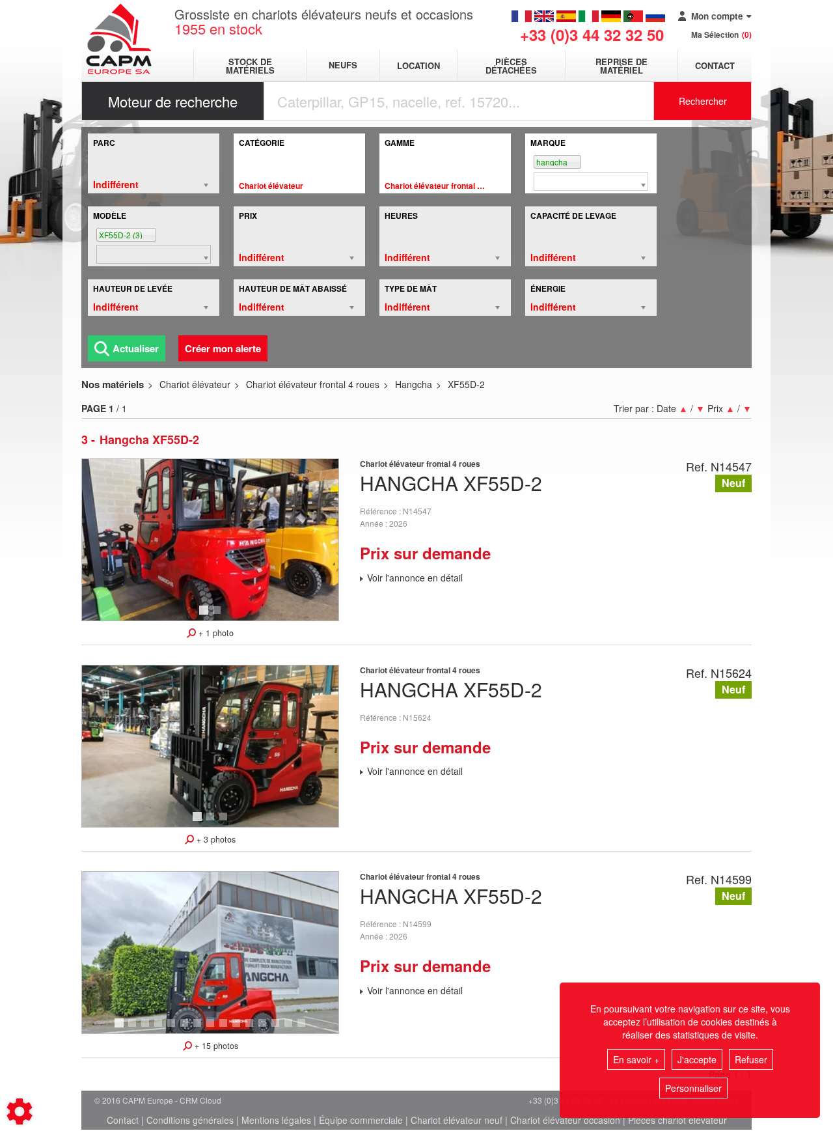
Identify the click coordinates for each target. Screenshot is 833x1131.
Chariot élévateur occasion (565, 1119)
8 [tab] (212, 1028)
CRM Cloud (200, 1100)
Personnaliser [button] (693, 1088)
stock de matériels (250, 65)
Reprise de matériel (621, 65)
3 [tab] (225, 822)
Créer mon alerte (223, 348)
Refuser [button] (751, 1059)
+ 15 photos (215, 1045)
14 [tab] (293, 1028)
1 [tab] (205, 615)
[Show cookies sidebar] (20, 1111)
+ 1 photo (215, 633)
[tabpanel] (210, 540)
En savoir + (636, 1059)
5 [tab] (173, 1028)
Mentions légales (276, 1119)
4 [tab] (160, 1028)
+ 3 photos (215, 839)
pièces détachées (511, 65)
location (418, 65)
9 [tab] (225, 1028)
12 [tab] (267, 1028)
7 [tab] (199, 1028)
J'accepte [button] (697, 1059)
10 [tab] (241, 1028)
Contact (715, 65)
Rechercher (703, 100)
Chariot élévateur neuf (456, 1119)
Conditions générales (190, 1119)
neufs (343, 65)
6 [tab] (186, 1028)
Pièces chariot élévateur (677, 1119)
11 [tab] (254, 1028)
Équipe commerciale (361, 1119)
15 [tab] (306, 1028)
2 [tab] (218, 615)
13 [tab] (280, 1028)
